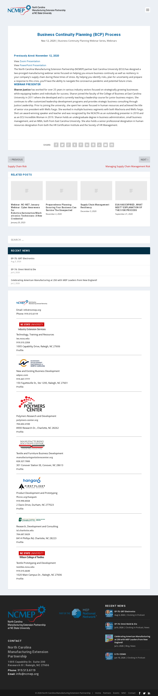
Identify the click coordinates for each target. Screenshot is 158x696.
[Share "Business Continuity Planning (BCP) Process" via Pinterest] (81, 145)
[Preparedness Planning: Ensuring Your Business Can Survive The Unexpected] (61, 190)
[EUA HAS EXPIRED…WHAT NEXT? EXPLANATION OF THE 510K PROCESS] (131, 190)
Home (98, 693)
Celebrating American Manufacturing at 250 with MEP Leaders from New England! (54, 280)
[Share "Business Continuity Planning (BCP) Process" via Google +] (68, 145)
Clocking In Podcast (136, 615)
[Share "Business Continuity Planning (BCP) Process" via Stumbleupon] (99, 145)
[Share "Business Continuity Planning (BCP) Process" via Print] (112, 145)
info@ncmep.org (27, 674)
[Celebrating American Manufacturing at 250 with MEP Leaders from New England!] (109, 638)
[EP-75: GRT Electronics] (109, 613)
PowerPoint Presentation (33, 65)
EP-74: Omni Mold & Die (23, 269)
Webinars (112, 40)
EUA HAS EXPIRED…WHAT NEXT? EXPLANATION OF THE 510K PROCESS (129, 207)
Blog (127, 646)
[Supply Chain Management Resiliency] (96, 190)
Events (116, 693)
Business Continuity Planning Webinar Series (82, 40)
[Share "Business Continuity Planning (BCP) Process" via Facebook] (56, 145)
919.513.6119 (26, 670)
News (146, 627)
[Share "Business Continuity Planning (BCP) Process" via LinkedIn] (87, 145)
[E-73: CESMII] (109, 656)
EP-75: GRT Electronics (22, 258)
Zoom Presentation (30, 61)
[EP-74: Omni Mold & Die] (109, 626)
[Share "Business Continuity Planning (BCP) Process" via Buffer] (93, 145)
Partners (107, 693)
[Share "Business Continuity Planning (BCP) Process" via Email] (105, 145)
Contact (131, 693)
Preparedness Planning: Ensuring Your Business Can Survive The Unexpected (61, 207)
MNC (123, 693)
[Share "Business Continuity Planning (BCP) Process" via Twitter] (62, 145)
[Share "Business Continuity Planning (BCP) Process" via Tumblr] (75, 145)
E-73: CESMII (120, 654)
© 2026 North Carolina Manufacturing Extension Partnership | (64, 693)
